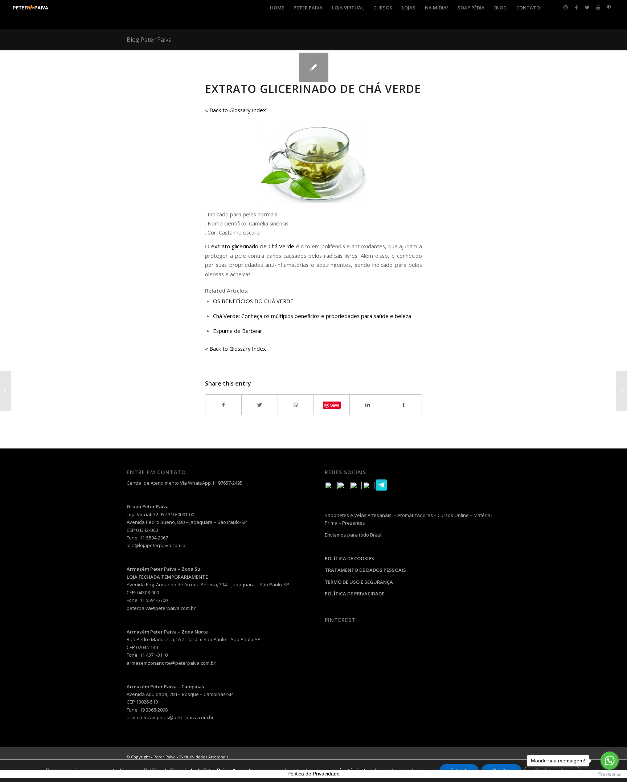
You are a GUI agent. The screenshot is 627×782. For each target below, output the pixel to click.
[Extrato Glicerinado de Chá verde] (313, 67)
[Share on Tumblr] (404, 405)
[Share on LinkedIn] (367, 405)
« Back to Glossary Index (235, 110)
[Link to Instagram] (565, 7)
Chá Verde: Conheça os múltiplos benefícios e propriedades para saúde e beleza (312, 315)
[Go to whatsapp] (610, 761)
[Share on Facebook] (223, 405)
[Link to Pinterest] (608, 7)
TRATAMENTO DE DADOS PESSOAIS (365, 570)
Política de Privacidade (313, 774)
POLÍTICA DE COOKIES (349, 558)
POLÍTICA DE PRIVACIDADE (354, 593)
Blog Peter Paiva (149, 40)
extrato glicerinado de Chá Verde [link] (253, 246)
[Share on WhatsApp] (296, 405)
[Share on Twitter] (259, 405)
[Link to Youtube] (598, 7)
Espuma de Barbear (237, 330)
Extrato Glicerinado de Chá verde (313, 88)
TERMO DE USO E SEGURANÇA (359, 582)
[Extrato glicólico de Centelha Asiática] (5, 391)
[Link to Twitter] (587, 7)
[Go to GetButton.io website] (609, 774)
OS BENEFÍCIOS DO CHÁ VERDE (253, 301)
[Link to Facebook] (576, 7)
